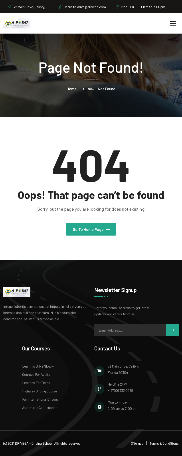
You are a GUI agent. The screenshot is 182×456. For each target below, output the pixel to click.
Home (72, 88)
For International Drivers (40, 399)
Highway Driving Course (39, 391)
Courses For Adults (36, 374)
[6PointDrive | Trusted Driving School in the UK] (16, 23)
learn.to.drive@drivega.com (85, 7)
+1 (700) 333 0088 (120, 390)
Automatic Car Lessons (39, 407)
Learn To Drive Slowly (38, 366)
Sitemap (137, 443)
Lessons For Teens (36, 382)
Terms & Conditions (164, 443)
